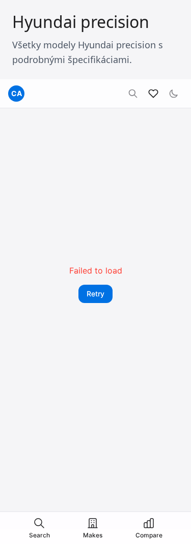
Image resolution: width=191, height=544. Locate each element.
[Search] (133, 93)
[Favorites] (153, 93)
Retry (95, 293)
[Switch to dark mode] (174, 93)
